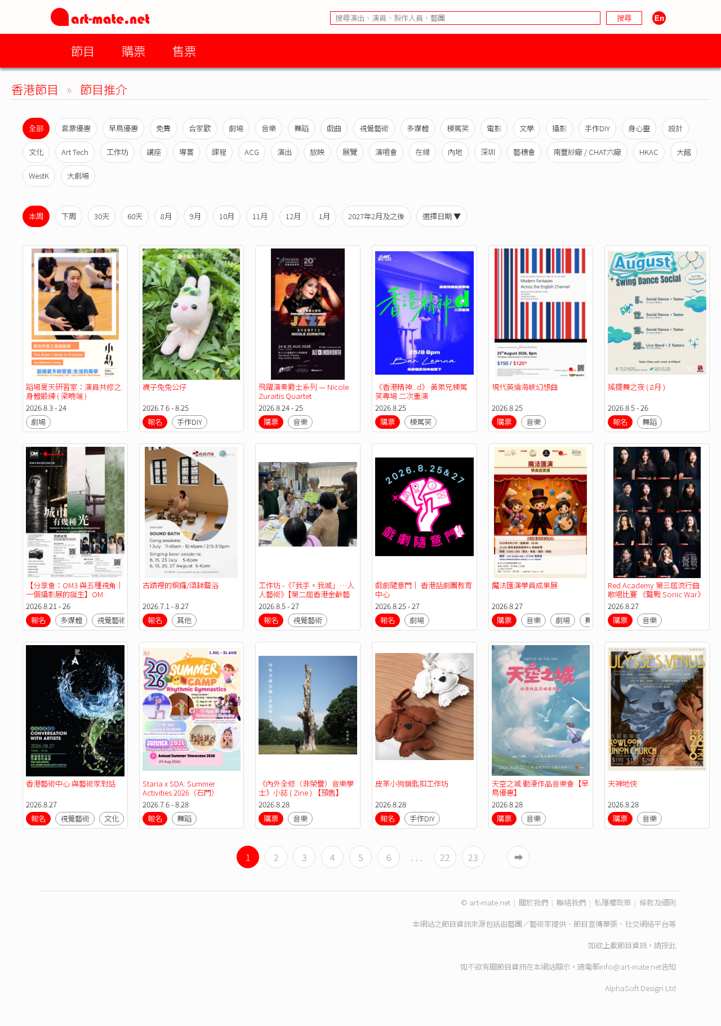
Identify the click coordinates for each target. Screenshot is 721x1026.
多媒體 (418, 128)
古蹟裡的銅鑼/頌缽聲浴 (181, 585)
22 (445, 857)
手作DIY (597, 128)
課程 (219, 151)
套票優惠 (76, 128)
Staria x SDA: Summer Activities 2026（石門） (181, 788)
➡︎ (518, 857)
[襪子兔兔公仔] (192, 314)
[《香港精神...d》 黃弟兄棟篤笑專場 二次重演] (424, 314)
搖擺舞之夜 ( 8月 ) (636, 386)
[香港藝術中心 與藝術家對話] (75, 710)
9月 (195, 216)
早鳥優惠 (123, 128)
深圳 (487, 151)
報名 (155, 421)
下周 (68, 216)
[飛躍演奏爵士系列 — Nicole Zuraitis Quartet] (308, 314)
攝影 (559, 128)
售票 (184, 50)
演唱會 (386, 151)
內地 (455, 151)
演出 (284, 151)
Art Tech (74, 151)
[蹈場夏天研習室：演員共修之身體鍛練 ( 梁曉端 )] (75, 314)
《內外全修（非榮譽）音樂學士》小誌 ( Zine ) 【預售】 (306, 788)
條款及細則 (657, 902)
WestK (39, 175)
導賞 (186, 151)
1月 (324, 216)
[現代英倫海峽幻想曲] (541, 314)
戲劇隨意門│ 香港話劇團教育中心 (423, 589)
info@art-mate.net (630, 966)
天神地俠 (622, 783)
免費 (163, 128)
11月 (260, 216)
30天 (101, 216)
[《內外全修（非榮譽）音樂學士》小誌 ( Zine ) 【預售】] (308, 710)
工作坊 (117, 151)
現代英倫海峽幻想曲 (525, 386)
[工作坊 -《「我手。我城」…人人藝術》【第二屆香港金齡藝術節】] (308, 512)
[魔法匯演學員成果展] (541, 512)
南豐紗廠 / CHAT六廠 (587, 151)
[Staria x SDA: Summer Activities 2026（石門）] (192, 710)
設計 (675, 128)
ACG (251, 151)
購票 (133, 50)
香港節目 (35, 88)
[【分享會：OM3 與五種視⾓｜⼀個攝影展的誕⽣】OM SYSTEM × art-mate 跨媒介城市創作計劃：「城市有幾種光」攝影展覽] (75, 512)
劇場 (236, 128)
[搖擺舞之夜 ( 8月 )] (657, 314)
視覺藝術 (374, 128)
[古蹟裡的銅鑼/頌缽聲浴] (192, 512)
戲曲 (334, 128)
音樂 (268, 128)
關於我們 (533, 902)
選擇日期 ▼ (441, 216)
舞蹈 (301, 128)
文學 (526, 128)
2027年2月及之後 (376, 216)
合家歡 (200, 128)
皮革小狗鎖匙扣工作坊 (411, 783)
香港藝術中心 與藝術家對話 (70, 783)
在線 (422, 151)
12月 (293, 216)
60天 (135, 216)
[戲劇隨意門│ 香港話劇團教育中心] (424, 512)
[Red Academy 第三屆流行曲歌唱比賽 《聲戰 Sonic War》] (657, 512)
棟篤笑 (458, 128)
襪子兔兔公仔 (164, 386)
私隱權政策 (612, 902)
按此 (668, 945)
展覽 (349, 151)
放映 (317, 151)
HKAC (648, 151)
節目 (83, 50)
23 (473, 857)
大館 (684, 151)
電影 (494, 128)
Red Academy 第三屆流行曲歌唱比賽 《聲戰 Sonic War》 (656, 589)
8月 (166, 216)
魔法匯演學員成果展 (525, 585)
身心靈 (639, 128)
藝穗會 (524, 151)
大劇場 (78, 175)
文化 (36, 151)
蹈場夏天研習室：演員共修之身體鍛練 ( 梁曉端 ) (73, 391)
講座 (153, 151)
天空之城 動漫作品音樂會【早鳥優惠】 (540, 788)
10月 (226, 216)
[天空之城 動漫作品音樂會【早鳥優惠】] (541, 710)
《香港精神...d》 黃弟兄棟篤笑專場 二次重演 (421, 391)
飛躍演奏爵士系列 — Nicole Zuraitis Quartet (304, 391)
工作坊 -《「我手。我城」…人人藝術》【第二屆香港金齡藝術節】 (306, 594)
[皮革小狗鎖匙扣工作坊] (424, 710)
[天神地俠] (657, 710)
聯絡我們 (571, 902)
